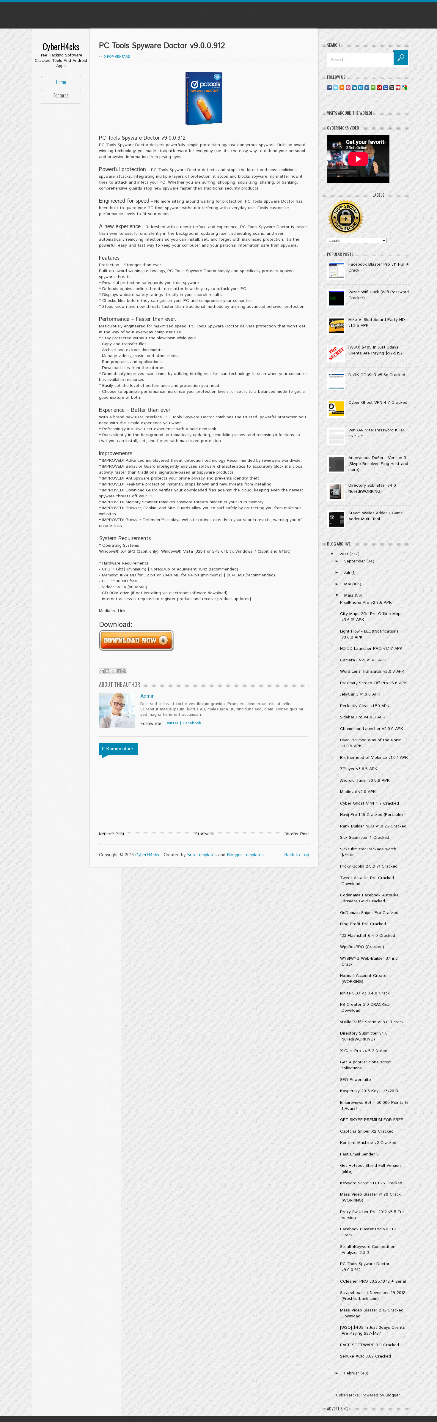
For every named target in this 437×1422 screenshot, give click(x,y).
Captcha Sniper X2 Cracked (367, 1131)
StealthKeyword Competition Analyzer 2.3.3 (367, 1250)
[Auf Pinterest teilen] (124, 671)
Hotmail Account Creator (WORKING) (364, 979)
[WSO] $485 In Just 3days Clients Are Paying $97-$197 (375, 350)
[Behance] (360, 87)
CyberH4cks (61, 46)
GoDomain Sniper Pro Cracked (369, 913)
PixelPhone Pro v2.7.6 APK (366, 603)
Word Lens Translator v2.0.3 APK (372, 671)
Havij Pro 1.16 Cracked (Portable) (371, 815)
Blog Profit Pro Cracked (363, 924)
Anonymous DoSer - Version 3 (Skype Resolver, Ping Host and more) (378, 464)
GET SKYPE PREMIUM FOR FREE (371, 1120)
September (355, 561)
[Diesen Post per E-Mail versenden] (102, 671)
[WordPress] (391, 87)
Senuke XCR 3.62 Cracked (365, 1356)
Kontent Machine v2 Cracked (368, 1143)
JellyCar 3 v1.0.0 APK (360, 694)
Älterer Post (297, 834)
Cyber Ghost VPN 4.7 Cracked (377, 403)
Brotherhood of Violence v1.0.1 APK (374, 758)
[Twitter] (335, 87)
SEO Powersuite (355, 1080)
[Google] (404, 87)
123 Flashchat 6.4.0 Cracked (367, 936)
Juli (347, 573)
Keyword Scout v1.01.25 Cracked (371, 1183)
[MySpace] (385, 87)
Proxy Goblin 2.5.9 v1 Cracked (368, 866)
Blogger (393, 1395)
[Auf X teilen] (113, 671)
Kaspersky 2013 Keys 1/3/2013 (369, 1091)
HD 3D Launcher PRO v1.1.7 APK (371, 649)
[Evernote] (373, 87)
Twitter (171, 723)
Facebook (192, 723)
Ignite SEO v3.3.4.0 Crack (365, 993)
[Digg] (366, 87)
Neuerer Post (112, 834)
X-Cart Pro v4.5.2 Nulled (363, 1051)
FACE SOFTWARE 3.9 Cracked (369, 1345)
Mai (348, 584)
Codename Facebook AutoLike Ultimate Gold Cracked (369, 898)
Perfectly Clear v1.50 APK (364, 706)
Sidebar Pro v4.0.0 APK (362, 717)
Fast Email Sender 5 (359, 1154)
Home (61, 82)
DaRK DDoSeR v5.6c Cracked (376, 375)
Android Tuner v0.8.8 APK (365, 780)
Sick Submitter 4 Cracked (364, 838)
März (349, 595)
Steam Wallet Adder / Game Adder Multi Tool (375, 516)
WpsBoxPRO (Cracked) (362, 947)
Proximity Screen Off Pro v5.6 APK (373, 683)
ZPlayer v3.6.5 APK (358, 769)
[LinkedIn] (354, 87)
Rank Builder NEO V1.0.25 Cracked (373, 826)
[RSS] (341, 87)
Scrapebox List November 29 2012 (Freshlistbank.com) (372, 1296)
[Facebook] (329, 87)
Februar (352, 1373)
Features (61, 95)
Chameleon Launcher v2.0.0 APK (371, 729)
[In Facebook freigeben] (119, 671)
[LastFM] (379, 87)
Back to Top (296, 855)
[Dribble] (348, 87)
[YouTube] (398, 87)
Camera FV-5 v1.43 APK (363, 660)
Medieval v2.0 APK (358, 792)
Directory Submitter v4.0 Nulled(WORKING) (372, 488)
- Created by (188, 855)
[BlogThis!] (107, 671)
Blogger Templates (245, 855)
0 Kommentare (117, 56)
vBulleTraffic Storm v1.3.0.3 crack (372, 1022)
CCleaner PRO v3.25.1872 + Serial (373, 1281)
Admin (147, 696)
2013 (344, 554)
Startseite (205, 834)
